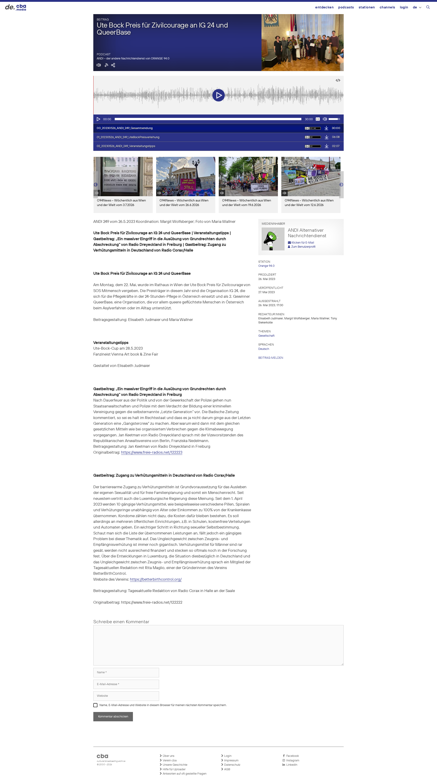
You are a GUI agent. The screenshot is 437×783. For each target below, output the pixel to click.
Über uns (168, 756)
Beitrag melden (270, 358)
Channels (387, 7)
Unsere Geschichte (174, 764)
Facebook (292, 756)
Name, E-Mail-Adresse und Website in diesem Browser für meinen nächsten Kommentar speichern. (163, 705)
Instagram (292, 760)
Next (341, 185)
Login (404, 7)
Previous (95, 185)
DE (415, 7)
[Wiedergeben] (98, 119)
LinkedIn (291, 764)
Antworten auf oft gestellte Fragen (184, 773)
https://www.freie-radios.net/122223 (151, 453)
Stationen (367, 7)
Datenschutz (232, 764)
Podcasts (346, 7)
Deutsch (263, 349)
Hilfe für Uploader (173, 769)
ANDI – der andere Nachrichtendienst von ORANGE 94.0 (133, 58)
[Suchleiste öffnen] (428, 8)
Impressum (231, 760)
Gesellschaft (266, 335)
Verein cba (169, 760)
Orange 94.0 (266, 265)
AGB (227, 769)
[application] (218, 119)
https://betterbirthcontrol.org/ (156, 580)
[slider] (208, 119)
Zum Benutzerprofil (302, 246)
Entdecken (324, 7)
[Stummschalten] (325, 119)
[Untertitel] (317, 119)
